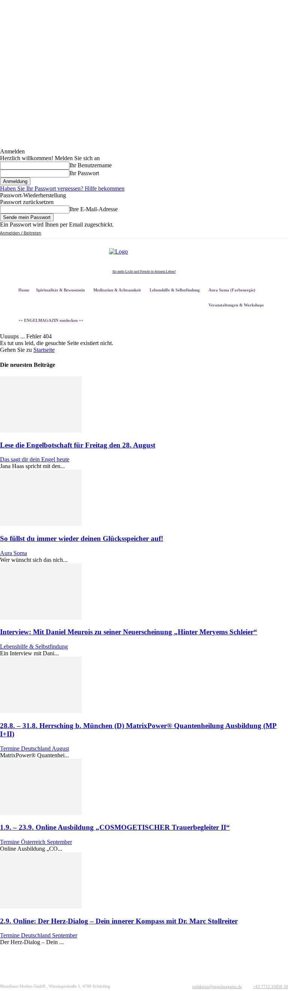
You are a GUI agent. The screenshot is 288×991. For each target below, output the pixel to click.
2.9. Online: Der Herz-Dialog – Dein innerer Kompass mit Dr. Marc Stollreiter (119, 921)
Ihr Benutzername (90, 165)
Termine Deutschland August (34, 748)
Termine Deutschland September (38, 935)
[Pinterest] (252, 233)
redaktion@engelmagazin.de (217, 986)
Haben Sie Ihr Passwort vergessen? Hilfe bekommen (62, 188)
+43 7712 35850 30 (270, 986)
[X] (260, 233)
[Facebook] (234, 233)
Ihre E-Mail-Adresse (93, 209)
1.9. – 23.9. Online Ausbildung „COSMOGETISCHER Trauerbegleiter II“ (115, 827)
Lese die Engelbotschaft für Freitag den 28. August (77, 445)
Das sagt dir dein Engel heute (34, 459)
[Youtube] (269, 233)
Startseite (44, 350)
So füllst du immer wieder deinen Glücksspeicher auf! (81, 538)
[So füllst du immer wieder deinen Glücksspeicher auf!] (41, 524)
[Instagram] (243, 233)
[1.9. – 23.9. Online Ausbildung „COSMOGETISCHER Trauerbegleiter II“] (41, 813)
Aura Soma (13, 553)
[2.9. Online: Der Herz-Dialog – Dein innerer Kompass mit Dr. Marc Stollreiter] (41, 906)
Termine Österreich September (36, 842)
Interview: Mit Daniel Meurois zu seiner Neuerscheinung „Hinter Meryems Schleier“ (128, 632)
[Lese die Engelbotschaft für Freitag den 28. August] (41, 430)
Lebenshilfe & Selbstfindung (34, 646)
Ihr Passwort (84, 173)
